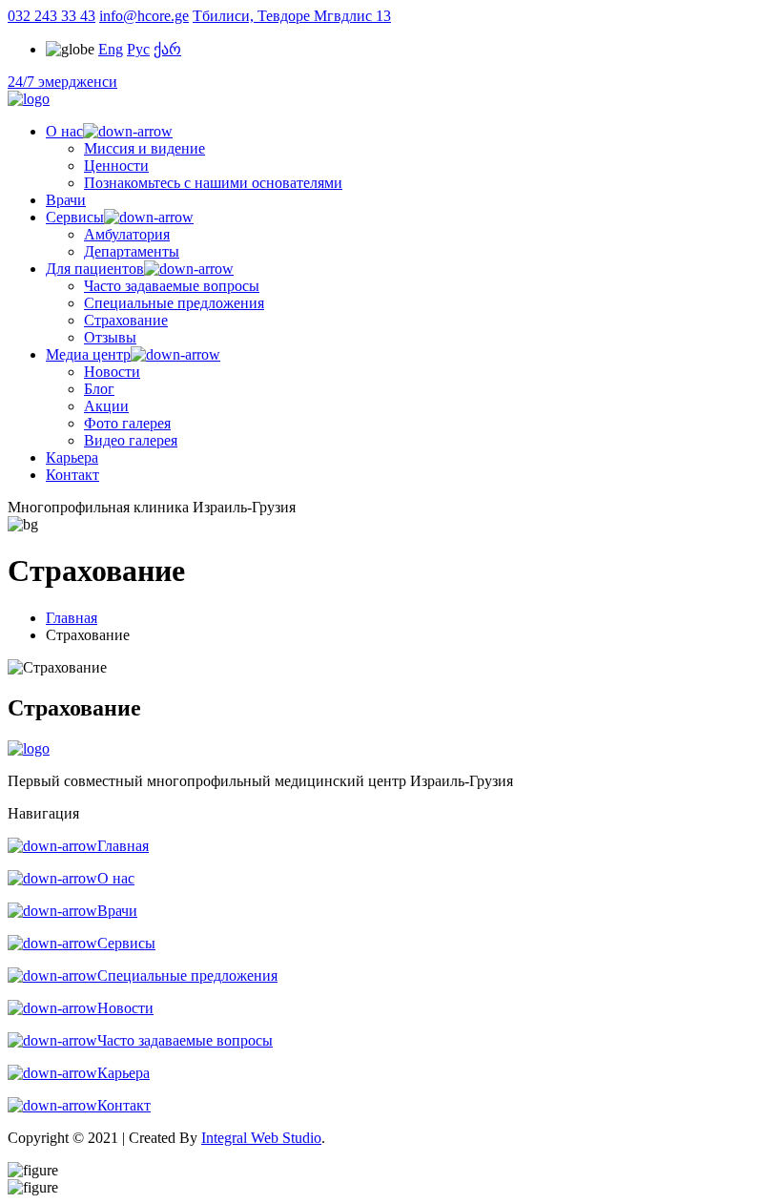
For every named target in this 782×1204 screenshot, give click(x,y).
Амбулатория (127, 234)
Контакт (72, 475)
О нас (64, 131)
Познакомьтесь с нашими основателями (213, 183)
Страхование (126, 320)
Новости (112, 371)
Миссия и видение (144, 148)
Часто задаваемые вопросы (171, 286)
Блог (99, 389)
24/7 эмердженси (62, 81)
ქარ (167, 49)
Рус (138, 49)
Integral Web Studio (261, 1138)
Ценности (116, 165)
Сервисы (75, 217)
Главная (71, 618)
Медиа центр (88, 354)
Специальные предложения (174, 303)
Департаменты (131, 251)
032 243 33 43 (51, 16)
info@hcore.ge (144, 16)
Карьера (72, 457)
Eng (110, 49)
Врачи (66, 200)
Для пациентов (95, 268)
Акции (106, 406)
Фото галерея (127, 423)
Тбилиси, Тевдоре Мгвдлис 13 (292, 16)
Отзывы (110, 337)
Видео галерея (130, 440)
